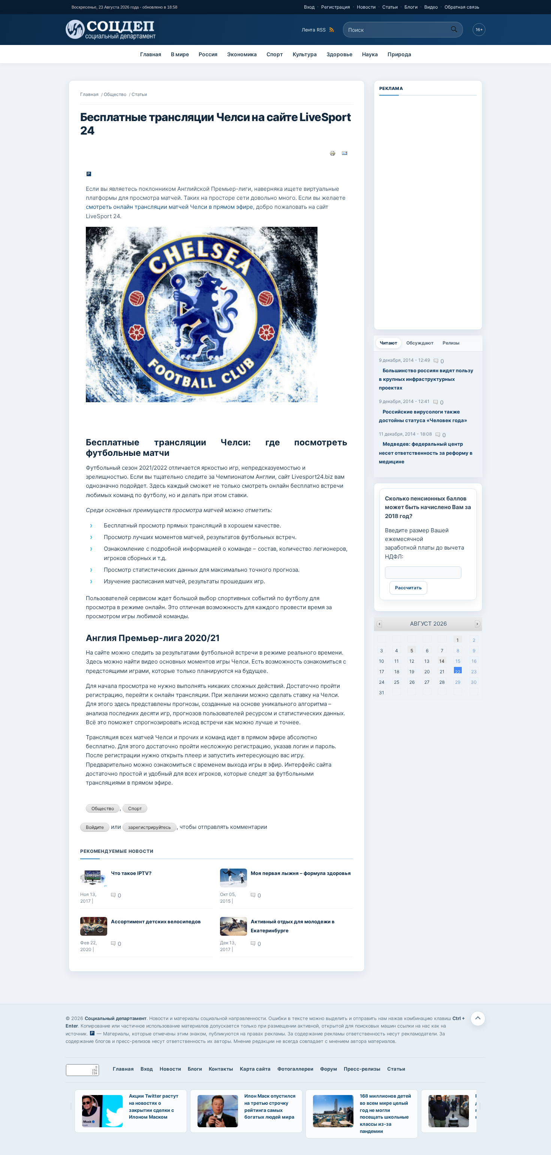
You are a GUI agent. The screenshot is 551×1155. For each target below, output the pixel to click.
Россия (208, 54)
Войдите (95, 827)
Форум (328, 1069)
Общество (115, 94)
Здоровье (339, 54)
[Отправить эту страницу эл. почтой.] (344, 152)
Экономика (242, 54)
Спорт (275, 54)
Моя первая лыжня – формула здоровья (301, 873)
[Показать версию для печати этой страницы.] (332, 152)
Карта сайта (255, 1069)
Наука (370, 54)
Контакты (221, 1069)
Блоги (411, 7)
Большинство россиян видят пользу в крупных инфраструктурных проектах (426, 379)
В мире (180, 54)
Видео (431, 7)
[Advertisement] (428, 211)
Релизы (451, 343)
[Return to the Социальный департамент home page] (111, 29)
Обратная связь (462, 7)
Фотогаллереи (295, 1069)
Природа (399, 54)
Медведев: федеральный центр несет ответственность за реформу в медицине (426, 452)
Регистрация (335, 7)
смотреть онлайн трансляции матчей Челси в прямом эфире (169, 206)
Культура (305, 54)
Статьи (390, 7)
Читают (390, 343)
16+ (479, 29)
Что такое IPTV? (131, 873)
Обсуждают (420, 343)
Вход (309, 7)
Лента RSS (314, 30)
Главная (150, 54)
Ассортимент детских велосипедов (156, 921)
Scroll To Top (477, 1018)
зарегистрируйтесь (149, 827)
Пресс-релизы (362, 1069)
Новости (366, 7)
